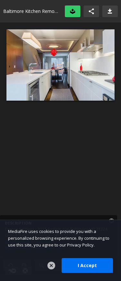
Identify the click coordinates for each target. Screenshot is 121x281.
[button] (91, 11)
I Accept (87, 265)
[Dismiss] (51, 265)
